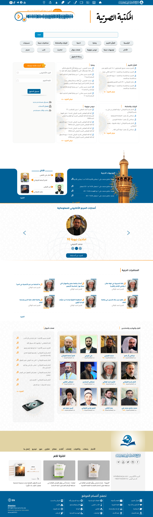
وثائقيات (77, 448)
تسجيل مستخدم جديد (41, 101)
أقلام (61, 448)
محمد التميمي (76, 243)
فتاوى (47, 448)
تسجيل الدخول (34, 91)
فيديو (34, 448)
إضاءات (68, 448)
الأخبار (93, 448)
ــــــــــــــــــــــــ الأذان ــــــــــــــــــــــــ (42, 170)
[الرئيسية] (100, 2)
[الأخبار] (94, 2)
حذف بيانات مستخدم (41, 110)
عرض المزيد (110, 91)
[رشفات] (62, 2)
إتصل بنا (27, 448)
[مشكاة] (56, 2)
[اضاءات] (44, 2)
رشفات (85, 448)
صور (40, 448)
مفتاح (54, 448)
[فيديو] (81, 2)
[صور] (87, 2)
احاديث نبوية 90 (76, 239)
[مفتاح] (69, 2)
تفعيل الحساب (43, 105)
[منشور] (50, 2)
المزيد (77, 202)
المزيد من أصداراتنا (76, 255)
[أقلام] (75, 2)
